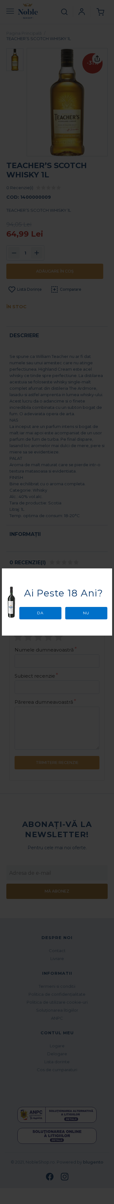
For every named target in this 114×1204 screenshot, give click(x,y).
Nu (86, 612)
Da (40, 612)
